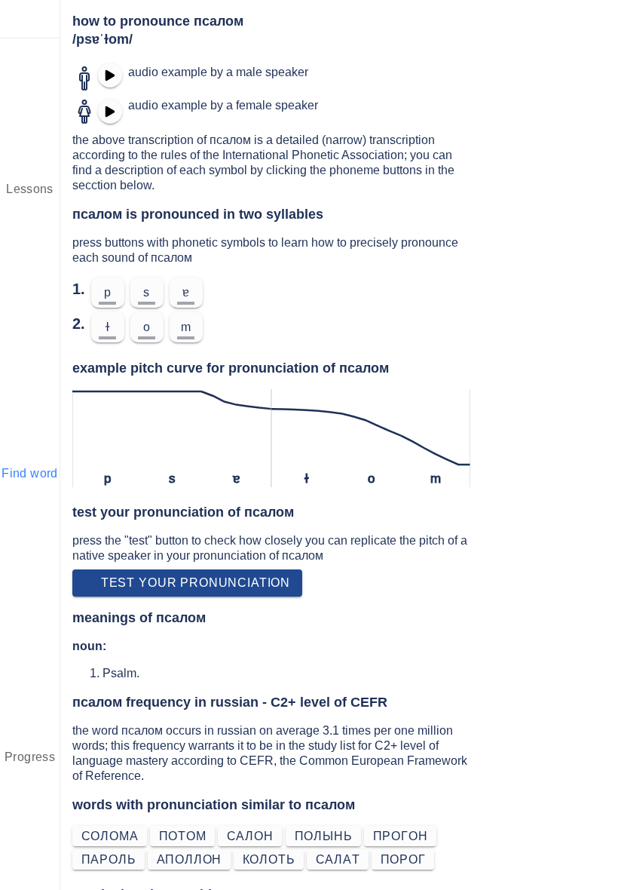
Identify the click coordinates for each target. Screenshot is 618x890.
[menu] (30, 19)
